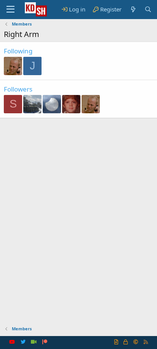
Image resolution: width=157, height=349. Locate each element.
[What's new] (132, 9)
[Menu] (10, 9)
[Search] (148, 9)
